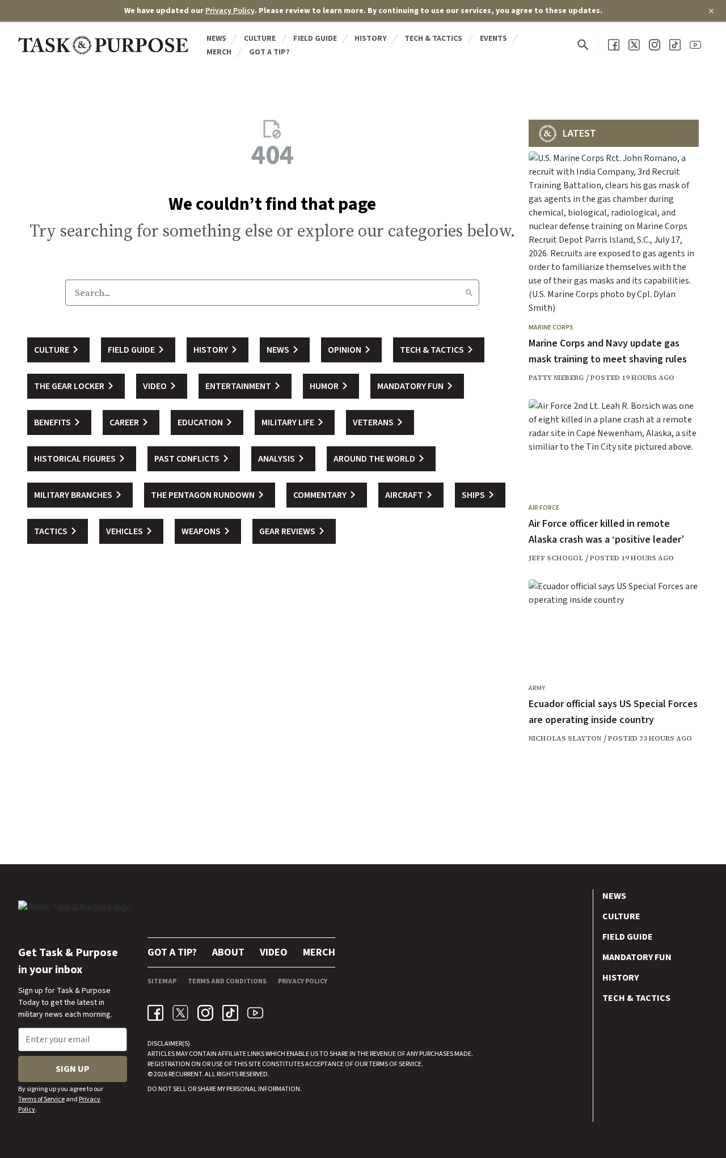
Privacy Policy (230, 10)
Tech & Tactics (433, 38)
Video (274, 952)
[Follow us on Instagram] (654, 44)
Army (537, 688)
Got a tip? (269, 52)
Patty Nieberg (556, 377)
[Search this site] (583, 44)
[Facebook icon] (155, 1013)
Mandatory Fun (637, 957)
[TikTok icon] (230, 1013)
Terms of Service (41, 1099)
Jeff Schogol (556, 558)
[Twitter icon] (180, 1013)
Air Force (544, 508)
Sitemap (161, 981)
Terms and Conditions (227, 981)
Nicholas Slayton (565, 738)
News (216, 38)
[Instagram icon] (205, 1013)
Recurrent (184, 1074)
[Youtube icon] (255, 1013)
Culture (260, 38)
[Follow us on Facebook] (613, 44)
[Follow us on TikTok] (675, 44)
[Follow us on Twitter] (634, 44)
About (228, 952)
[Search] (469, 292)
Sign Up (73, 1069)
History (370, 38)
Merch (218, 52)
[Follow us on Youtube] (695, 44)
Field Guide (315, 38)
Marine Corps (551, 327)
